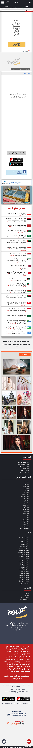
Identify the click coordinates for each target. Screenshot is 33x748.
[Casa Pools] (16, 195)
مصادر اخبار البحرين (24, 561)
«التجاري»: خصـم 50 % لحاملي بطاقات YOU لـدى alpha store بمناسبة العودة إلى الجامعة (16, 260)
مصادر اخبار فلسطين (24, 548)
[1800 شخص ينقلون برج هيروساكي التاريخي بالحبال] (8, 398)
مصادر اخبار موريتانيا (24, 575)
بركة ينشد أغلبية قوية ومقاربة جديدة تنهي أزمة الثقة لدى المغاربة (17, 226)
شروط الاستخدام (25, 597)
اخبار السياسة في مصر (23, 462)
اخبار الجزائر (26, 509)
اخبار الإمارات (25, 482)
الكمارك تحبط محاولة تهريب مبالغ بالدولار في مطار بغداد (17, 254)
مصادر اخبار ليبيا (25, 567)
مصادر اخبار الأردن (24, 563)
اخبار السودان (26, 513)
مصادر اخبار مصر (25, 540)
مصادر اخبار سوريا (24, 546)
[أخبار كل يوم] (16, 2)
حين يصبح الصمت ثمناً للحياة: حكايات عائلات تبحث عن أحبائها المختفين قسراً (16, 296)
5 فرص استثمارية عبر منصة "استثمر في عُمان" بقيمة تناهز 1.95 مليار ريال (16, 248)
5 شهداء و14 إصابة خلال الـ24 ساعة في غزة (16, 231)
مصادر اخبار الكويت (24, 556)
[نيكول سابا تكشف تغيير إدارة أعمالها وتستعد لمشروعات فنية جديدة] (24, 427)
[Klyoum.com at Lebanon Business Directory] (16, 716)
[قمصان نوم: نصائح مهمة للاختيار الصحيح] (24, 383)
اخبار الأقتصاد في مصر (23, 464)
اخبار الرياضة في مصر (23, 466)
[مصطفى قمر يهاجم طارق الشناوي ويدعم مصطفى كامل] (8, 383)
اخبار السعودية (25, 495)
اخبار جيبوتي (26, 524)
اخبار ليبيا (26, 511)
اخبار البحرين (26, 505)
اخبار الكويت (26, 501)
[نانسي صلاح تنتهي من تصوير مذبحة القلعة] (8, 427)
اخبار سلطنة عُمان (25, 497)
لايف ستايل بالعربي (24, 528)
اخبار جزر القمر (25, 522)
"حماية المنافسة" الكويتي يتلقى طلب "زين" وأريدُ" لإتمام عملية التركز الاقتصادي (17, 267)
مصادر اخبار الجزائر (24, 565)
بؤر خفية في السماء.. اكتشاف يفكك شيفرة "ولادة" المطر (17, 279)
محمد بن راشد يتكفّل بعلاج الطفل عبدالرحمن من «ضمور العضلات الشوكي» (16, 241)
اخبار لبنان (26, 488)
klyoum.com (27, 747)
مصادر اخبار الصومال (24, 582)
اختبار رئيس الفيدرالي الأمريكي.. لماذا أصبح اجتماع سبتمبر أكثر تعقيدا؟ (16, 273)
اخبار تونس (26, 516)
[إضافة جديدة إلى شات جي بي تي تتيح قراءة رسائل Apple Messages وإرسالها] (16, 367)
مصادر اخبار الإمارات (24, 538)
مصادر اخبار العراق (24, 554)
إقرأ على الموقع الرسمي (17, 153)
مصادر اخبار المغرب (24, 542)
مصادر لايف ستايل (24, 584)
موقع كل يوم (27, 73)
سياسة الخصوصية (24, 599)
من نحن (27, 593)
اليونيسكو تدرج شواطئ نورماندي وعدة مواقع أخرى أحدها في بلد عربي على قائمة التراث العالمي (16, 322)
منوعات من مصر (25, 470)
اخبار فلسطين (25, 492)
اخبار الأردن (26, 507)
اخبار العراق (26, 499)
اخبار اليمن (26, 518)
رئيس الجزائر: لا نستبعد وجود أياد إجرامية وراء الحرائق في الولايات (17, 285)
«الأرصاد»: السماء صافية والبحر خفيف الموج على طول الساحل (16, 291)
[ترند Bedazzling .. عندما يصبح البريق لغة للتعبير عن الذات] (24, 398)
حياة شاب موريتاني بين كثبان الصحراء (16, 315)
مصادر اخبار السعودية (24, 550)
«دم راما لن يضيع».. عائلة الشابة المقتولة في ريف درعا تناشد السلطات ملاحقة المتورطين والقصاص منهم (16, 220)
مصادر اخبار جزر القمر (23, 577)
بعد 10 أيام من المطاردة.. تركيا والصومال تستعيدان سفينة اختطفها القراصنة (16, 333)
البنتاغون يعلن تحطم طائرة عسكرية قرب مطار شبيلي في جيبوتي (16, 328)
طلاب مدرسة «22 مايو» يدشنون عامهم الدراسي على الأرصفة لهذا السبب (16, 309)
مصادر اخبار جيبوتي (24, 579)
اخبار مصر (26, 484)
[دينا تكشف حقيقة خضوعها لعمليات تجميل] (24, 412)
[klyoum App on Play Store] (9, 700)
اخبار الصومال (25, 526)
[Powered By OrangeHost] (16, 725)
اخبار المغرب (26, 486)
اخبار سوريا (26, 490)
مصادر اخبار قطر (25, 558)
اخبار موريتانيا (25, 520)
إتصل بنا (27, 595)
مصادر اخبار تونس (24, 571)
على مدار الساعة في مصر (23, 473)
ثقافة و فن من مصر (24, 468)
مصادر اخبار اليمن (24, 573)
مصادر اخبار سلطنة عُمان (23, 552)
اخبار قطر (26, 503)
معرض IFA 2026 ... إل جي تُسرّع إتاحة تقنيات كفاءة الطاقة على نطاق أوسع (16, 303)
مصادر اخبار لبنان (25, 544)
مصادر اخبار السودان (24, 569)
